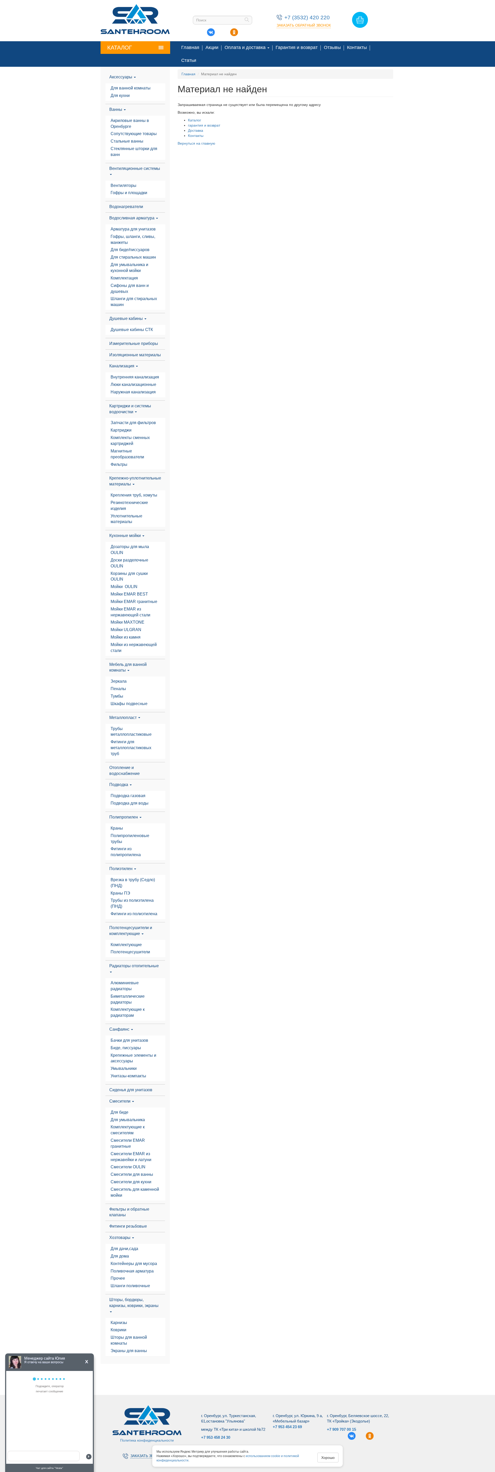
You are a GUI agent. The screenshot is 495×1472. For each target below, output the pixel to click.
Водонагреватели (126, 206)
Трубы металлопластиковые (131, 731)
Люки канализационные (133, 384)
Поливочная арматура (132, 1271)
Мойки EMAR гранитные (134, 601)
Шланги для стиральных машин (134, 301)
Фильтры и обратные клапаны (129, 1212)
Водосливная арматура (132, 218)
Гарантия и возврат (297, 47)
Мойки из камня (126, 637)
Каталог (119, 47)
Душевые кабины (126, 318)
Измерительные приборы (133, 343)
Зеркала (119, 681)
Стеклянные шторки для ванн (134, 151)
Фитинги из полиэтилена (134, 914)
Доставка (195, 130)
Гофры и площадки (129, 193)
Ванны (116, 109)
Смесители (120, 1101)
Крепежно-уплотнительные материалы (135, 481)
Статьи (188, 60)
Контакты (357, 47)
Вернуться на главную (196, 143)
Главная (190, 47)
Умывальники (124, 1068)
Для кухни (120, 95)
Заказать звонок (147, 1456)
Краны (117, 828)
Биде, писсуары (126, 1048)
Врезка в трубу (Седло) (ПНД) (133, 883)
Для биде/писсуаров (130, 249)
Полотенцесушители (130, 952)
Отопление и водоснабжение (124, 770)
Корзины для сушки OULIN (130, 576)
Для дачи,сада (124, 1248)
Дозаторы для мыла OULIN (130, 549)
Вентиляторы (123, 185)
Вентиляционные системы (134, 168)
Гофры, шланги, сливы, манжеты (133, 239)
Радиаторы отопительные (134, 966)
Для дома (120, 1256)
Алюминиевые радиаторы (125, 986)
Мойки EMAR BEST (129, 594)
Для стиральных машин (133, 257)
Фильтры (119, 464)
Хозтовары (120, 1237)
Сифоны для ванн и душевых (130, 288)
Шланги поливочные (130, 1286)
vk (211, 31)
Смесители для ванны (132, 1174)
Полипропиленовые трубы (130, 838)
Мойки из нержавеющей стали (134, 647)
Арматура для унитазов (133, 229)
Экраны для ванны (129, 1351)
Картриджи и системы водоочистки (130, 409)
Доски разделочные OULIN (130, 563)
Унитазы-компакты (128, 1076)
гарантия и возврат (204, 125)
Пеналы (118, 689)
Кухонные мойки (125, 535)
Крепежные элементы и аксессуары (134, 1058)
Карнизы (119, 1322)
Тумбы (117, 696)
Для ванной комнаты (131, 88)
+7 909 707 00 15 (341, 1429)
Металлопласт (123, 717)
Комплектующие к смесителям (128, 1130)
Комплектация (124, 278)
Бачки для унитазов (129, 1040)
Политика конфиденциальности (147, 1440)
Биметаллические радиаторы (128, 999)
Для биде (119, 1112)
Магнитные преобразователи (127, 454)
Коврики (118, 1330)
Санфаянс (119, 1029)
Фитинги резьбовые (128, 1226)
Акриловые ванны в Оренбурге (130, 123)
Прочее (118, 1278)
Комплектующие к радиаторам (128, 1012)
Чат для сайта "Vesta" (49, 1468)
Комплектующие (126, 944)
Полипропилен (124, 817)
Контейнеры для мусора (134, 1263)
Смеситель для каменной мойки (135, 1192)
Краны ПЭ (120, 893)
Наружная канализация (133, 392)
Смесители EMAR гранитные (128, 1143)
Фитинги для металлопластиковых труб (131, 748)
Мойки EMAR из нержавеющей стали (130, 612)
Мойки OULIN (124, 586)
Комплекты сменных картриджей (131, 440)
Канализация (122, 366)
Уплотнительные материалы (127, 519)
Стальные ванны (127, 141)
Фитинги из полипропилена (126, 852)
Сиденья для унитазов (130, 1090)
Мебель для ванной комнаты (128, 667)
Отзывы (332, 47)
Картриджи (121, 430)
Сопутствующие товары (134, 133)
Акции (211, 47)
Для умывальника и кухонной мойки (130, 267)
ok (234, 31)
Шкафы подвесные (129, 703)
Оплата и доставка (246, 47)
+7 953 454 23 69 (287, 1427)
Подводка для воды (129, 803)
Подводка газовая (128, 795)
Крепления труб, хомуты (134, 495)
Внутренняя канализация (135, 377)
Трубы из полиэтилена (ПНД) (133, 903)
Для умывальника (128, 1120)
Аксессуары (121, 77)
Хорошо (328, 1458)
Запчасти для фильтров (133, 422)
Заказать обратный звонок (304, 25)
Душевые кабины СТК (132, 329)
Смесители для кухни (131, 1182)
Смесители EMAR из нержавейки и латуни (131, 1157)
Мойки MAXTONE (127, 622)
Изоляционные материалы (135, 355)
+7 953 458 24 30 (215, 1437)
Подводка (119, 784)
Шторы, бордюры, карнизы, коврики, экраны (134, 1302)
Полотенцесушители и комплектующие (130, 930)
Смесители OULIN (128, 1167)
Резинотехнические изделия (130, 505)
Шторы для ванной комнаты (129, 1340)
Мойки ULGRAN (126, 629)
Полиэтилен (121, 868)
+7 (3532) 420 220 (307, 17)
